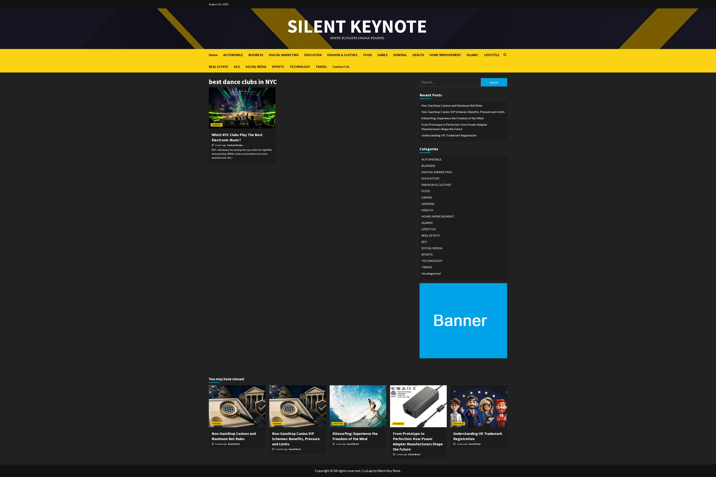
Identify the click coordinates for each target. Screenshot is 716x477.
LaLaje (368, 471)
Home (213, 55)
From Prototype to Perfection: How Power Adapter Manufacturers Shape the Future (454, 127)
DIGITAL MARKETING (284, 55)
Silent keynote (357, 26)
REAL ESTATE (218, 66)
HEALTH (418, 55)
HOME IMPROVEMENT (445, 55)
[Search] (505, 54)
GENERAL (400, 55)
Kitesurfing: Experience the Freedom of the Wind (452, 118)
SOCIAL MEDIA (256, 66)
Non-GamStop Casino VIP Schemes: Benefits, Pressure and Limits (463, 112)
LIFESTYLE (491, 55)
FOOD (367, 55)
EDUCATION (313, 55)
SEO (237, 66)
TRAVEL (321, 66)
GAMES (382, 55)
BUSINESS (256, 55)
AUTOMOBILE (233, 55)
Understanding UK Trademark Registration (449, 135)
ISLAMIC (472, 55)
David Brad (234, 444)
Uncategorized (431, 273)
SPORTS (278, 66)
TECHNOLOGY (300, 66)
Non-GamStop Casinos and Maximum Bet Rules (451, 105)
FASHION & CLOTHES (342, 55)
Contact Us (341, 66)
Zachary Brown (235, 145)
